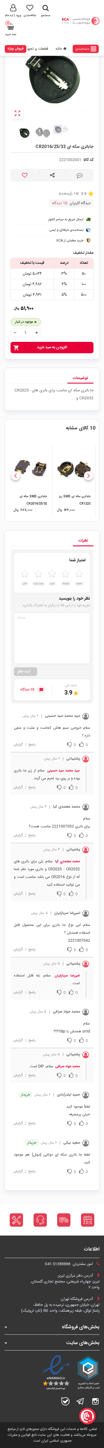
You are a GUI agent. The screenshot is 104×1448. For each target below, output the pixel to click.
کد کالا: (88, 160)
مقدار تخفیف (83, 253)
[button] (88, 475)
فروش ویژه (15, 48)
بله (65, 1401)
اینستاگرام (95, 1401)
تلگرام (80, 1401)
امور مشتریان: (69, 1264)
